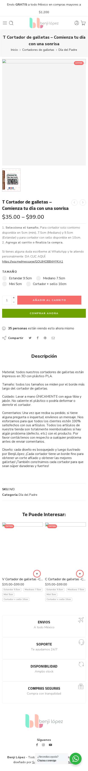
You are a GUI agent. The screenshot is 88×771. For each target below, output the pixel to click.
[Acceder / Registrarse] (76, 23)
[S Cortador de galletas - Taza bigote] (74, 202)
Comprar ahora (44, 313)
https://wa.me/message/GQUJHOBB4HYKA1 (32, 261)
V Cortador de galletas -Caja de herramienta (22, 579)
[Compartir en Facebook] (37, 338)
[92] (44, 112)
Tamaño (9, 272)
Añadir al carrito (49, 300)
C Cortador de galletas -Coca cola (65, 579)
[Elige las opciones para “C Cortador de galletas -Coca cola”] (80, 574)
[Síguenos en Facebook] (37, 745)
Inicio (14, 50)
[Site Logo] (44, 721)
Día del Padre (68, 50)
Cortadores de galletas (38, 50)
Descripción (44, 356)
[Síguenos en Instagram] (43, 745)
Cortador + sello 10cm (16, 599)
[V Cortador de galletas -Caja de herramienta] (83, 202)
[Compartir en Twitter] (30, 338)
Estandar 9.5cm (12, 589)
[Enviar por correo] (53, 338)
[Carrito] (83, 23)
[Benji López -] (44, 23)
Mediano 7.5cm (33, 589)
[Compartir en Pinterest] (45, 338)
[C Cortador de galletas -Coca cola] (65, 548)
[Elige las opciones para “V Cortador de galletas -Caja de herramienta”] (37, 574)
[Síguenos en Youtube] (50, 745)
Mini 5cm (8, 594)
